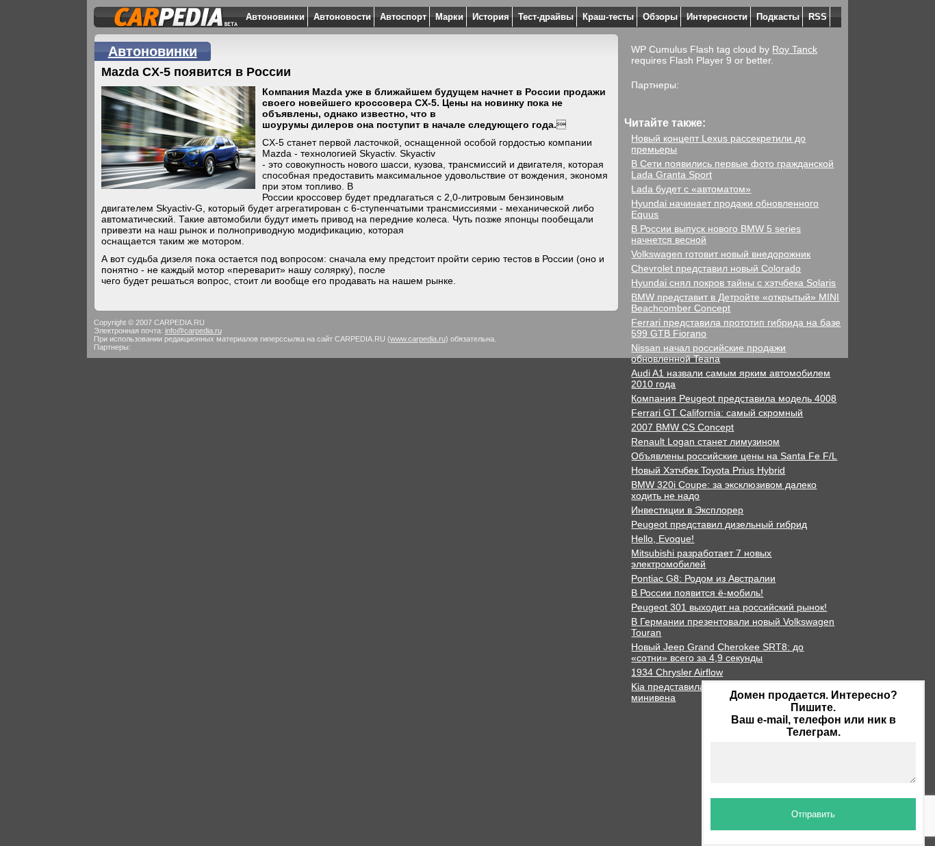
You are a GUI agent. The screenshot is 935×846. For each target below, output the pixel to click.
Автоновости (342, 17)
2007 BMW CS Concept (682, 427)
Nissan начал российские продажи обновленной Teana (708, 353)
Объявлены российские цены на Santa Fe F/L (734, 455)
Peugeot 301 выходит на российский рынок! (729, 607)
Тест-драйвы (546, 17)
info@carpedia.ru (193, 330)
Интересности (717, 17)
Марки (449, 17)
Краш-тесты (608, 17)
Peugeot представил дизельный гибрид (719, 524)
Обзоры (660, 17)
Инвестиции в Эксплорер (687, 509)
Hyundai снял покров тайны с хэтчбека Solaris (733, 282)
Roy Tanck (794, 49)
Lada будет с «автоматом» (691, 188)
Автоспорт (403, 17)
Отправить (813, 814)
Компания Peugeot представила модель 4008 (733, 398)
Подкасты (777, 17)
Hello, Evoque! (662, 538)
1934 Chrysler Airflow (677, 672)
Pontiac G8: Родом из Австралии (703, 578)
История (490, 17)
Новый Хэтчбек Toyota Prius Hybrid (708, 470)
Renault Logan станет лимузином (705, 441)
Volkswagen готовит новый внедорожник (720, 253)
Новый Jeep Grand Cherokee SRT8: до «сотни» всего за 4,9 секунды (717, 652)
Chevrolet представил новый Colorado (716, 268)
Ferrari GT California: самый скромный (717, 412)
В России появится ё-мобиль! (697, 592)
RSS (817, 17)
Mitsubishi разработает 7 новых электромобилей (701, 558)
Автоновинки (275, 17)
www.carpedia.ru (418, 339)
